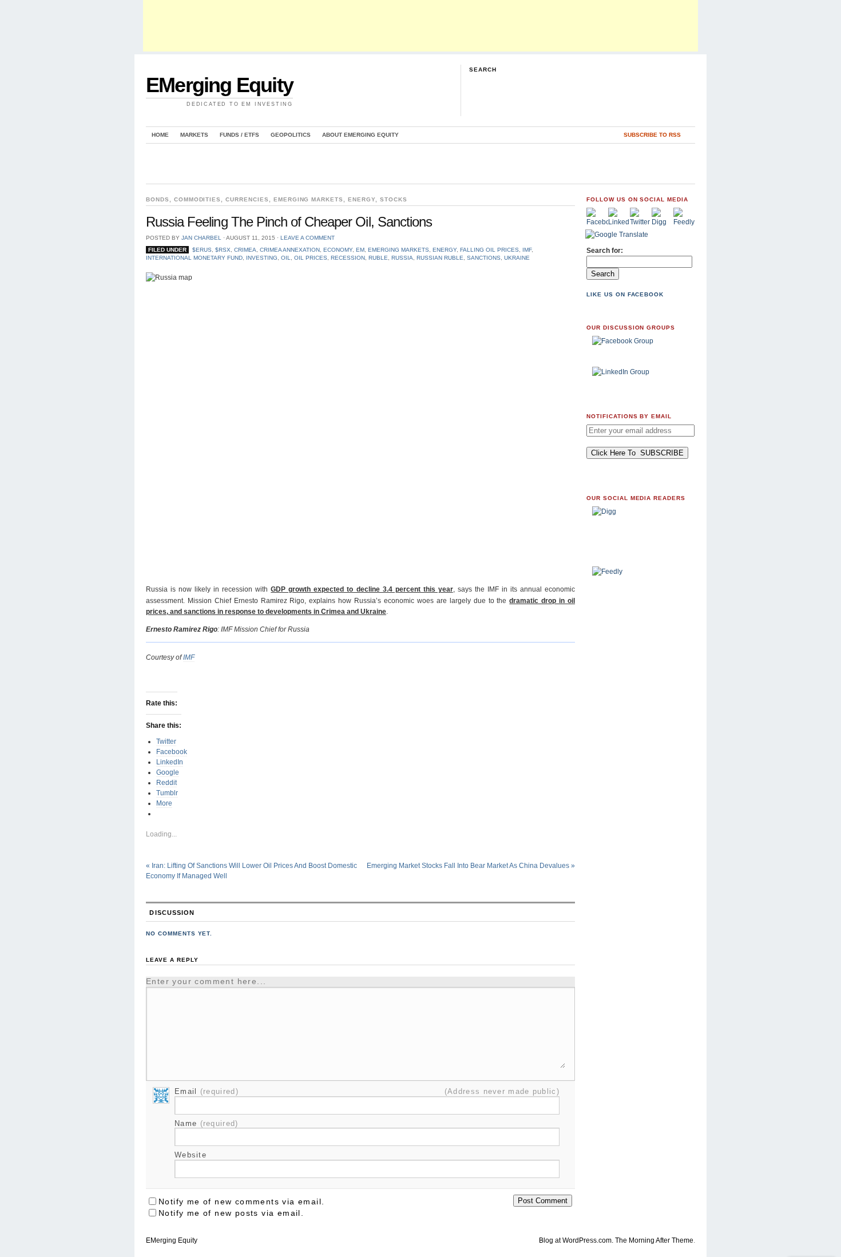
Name (206, 1123)
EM (360, 250)
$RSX (223, 250)
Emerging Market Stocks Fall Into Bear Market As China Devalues (471, 866)
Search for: (604, 251)
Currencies (247, 199)
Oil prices (310, 258)
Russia (402, 258)
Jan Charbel (201, 238)
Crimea (245, 250)
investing (261, 258)
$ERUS (202, 250)
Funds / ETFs (239, 135)
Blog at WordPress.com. (576, 1240)
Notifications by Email (629, 416)
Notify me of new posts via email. (231, 1213)
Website (190, 1155)
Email (206, 1091)
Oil (286, 258)
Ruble (378, 258)
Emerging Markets (308, 199)
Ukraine (517, 258)
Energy (361, 199)
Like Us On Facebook (625, 294)
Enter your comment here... (206, 981)
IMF (526, 250)
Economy (337, 250)
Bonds (157, 199)
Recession (348, 258)
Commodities (197, 199)
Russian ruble (439, 258)
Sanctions (484, 258)
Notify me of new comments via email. (241, 1201)
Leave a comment (307, 238)
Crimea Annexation (290, 250)
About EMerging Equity (360, 135)
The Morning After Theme (654, 1240)
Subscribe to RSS (652, 135)
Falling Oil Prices (489, 250)
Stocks (393, 199)
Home (160, 135)
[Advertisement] (420, 25)
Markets (194, 135)
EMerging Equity (219, 85)
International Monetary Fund (194, 258)
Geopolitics (291, 135)
